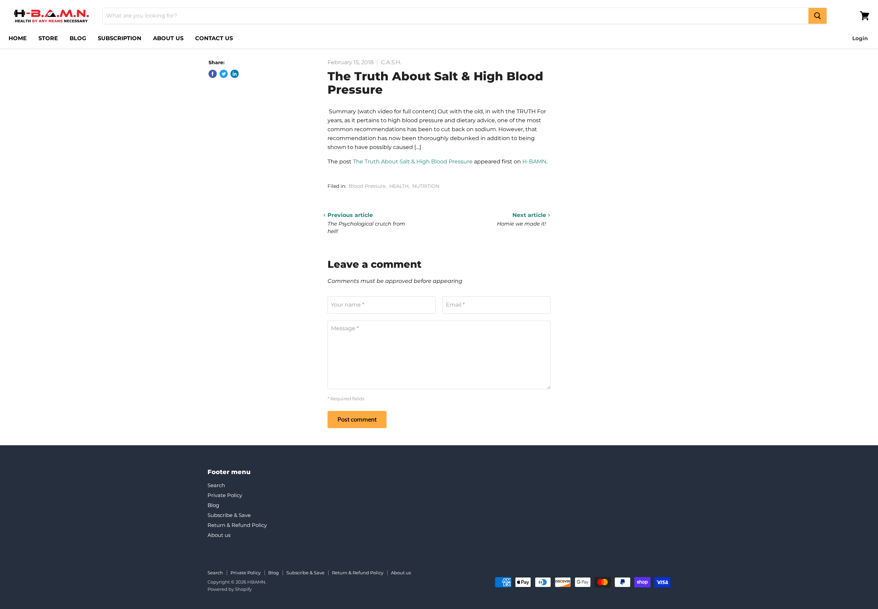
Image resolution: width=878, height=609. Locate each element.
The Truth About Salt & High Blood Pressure (413, 161)
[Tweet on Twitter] (224, 74)
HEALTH (398, 186)
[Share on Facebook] (213, 74)
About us (218, 535)
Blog (213, 505)
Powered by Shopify (229, 589)
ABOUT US (168, 38)
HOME (18, 38)
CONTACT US (214, 38)
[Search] (817, 16)
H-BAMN (534, 161)
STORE (48, 38)
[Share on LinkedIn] (234, 74)
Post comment (357, 419)
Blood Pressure (367, 186)
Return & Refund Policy (237, 525)
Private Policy (224, 495)
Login (860, 38)
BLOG (78, 38)
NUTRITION (425, 186)
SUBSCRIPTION (119, 38)
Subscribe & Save (229, 515)
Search (216, 485)
